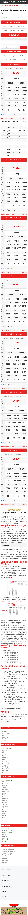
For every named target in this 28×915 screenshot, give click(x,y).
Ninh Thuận (5, 767)
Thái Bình (4, 741)
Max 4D (4, 834)
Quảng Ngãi (5, 769)
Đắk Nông (5, 770)
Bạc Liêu (4, 811)
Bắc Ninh (4, 735)
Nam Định (5, 739)
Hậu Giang (5, 789)
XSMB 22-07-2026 (19, 338)
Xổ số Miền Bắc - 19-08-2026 (14, 64)
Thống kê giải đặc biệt (8, 849)
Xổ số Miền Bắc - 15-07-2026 (14, 392)
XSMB (5, 68)
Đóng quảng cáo (14, 904)
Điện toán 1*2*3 (6, 832)
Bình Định (5, 759)
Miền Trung (5, 860)
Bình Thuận (5, 798)
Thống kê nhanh (6, 855)
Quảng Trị (5, 761)
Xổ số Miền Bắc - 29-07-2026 (14, 276)
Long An (4, 793)
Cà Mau (4, 784)
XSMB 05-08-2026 (19, 222)
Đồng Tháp (5, 782)
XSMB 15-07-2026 (19, 396)
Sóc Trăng (5, 806)
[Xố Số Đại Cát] (14, 5)
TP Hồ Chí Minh (6, 780)
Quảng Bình (5, 763)
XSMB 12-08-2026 (19, 163)
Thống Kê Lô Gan (7, 853)
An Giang (4, 802)
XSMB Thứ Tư (11, 68)
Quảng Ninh (5, 733)
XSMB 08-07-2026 (19, 454)
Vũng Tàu (4, 813)
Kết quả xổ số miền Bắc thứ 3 (11, 654)
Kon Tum (4, 772)
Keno (3, 842)
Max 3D (4, 840)
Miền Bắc (4, 858)
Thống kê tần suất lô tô (8, 851)
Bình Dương (5, 797)
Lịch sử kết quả (5, 118)
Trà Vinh (4, 795)
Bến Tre (4, 815)
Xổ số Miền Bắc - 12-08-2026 (14, 160)
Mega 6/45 (5, 836)
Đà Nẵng (4, 756)
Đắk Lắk (4, 752)
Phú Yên (4, 750)
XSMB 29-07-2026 (19, 280)
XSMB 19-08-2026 (19, 68)
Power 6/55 (5, 838)
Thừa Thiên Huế (6, 748)
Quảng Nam (5, 754)
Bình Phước (5, 791)
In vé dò (25, 118)
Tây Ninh (4, 804)
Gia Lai (4, 765)
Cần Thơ (4, 808)
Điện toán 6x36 (6, 830)
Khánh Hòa (5, 757)
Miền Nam (5, 862)
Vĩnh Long (5, 800)
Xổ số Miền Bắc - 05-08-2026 (14, 218)
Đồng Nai (4, 810)
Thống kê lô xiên (6, 857)
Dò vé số (23, 47)
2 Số (9, 114)
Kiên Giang (5, 785)
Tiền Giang (5, 787)
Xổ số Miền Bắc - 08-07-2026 (14, 450)
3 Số (14, 114)
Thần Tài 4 (5, 829)
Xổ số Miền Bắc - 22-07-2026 (14, 334)
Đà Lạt (4, 817)
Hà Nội (4, 731)
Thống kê (13, 118)
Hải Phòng (5, 737)
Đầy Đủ (4, 114)
